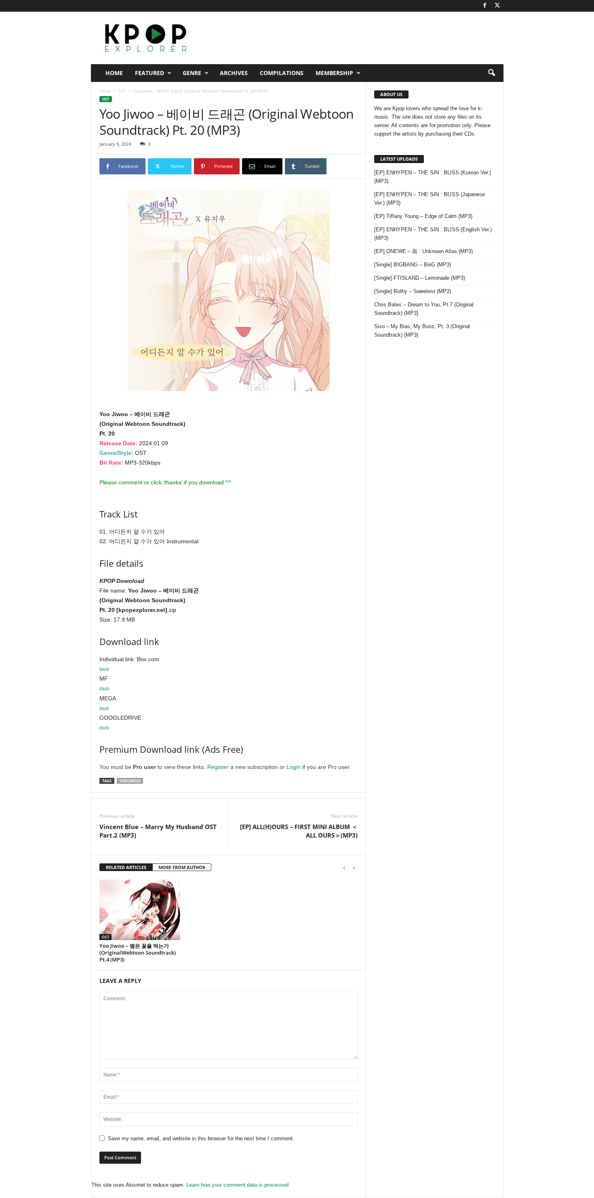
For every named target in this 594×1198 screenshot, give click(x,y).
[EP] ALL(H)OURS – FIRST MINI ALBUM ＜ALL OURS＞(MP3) (299, 831)
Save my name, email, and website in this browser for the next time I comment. (201, 1138)
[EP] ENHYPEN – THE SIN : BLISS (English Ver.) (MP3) (433, 233)
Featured (149, 73)
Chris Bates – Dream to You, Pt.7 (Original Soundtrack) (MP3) (424, 309)
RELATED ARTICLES (126, 867)
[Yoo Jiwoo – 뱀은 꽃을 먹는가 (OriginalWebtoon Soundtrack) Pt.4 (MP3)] (139, 910)
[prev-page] (344, 867)
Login (293, 767)
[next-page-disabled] (354, 867)
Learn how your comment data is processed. (238, 1185)
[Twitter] (497, 6)
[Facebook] (485, 6)
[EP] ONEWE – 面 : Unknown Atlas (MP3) (423, 251)
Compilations (281, 73)
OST (122, 91)
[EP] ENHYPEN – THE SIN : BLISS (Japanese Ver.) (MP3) (429, 198)
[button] (491, 73)
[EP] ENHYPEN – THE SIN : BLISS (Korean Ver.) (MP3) (432, 177)
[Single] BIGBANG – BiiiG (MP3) (412, 265)
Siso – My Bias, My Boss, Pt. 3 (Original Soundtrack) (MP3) (422, 330)
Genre (192, 73)
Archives (234, 73)
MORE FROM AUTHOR (181, 867)
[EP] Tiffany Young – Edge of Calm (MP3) (423, 216)
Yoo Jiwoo (130, 780)
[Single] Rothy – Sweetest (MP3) (412, 291)
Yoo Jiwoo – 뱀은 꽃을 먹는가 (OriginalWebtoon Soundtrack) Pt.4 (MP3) (137, 952)
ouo (104, 669)
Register (218, 767)
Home (114, 73)
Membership (334, 73)
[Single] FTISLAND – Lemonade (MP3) (419, 278)
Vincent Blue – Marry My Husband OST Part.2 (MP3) (158, 831)
